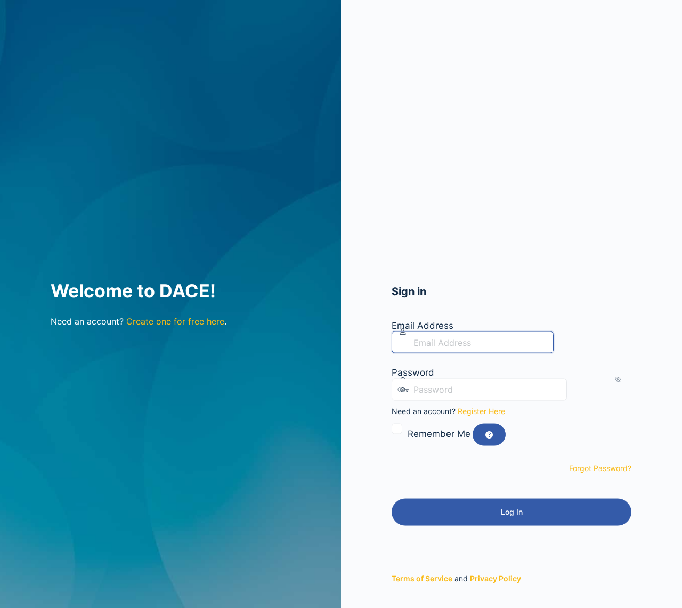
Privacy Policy (495, 577)
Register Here (481, 410)
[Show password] (577, 389)
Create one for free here (175, 321)
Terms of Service (422, 577)
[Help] (489, 435)
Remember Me (439, 433)
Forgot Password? (600, 468)
